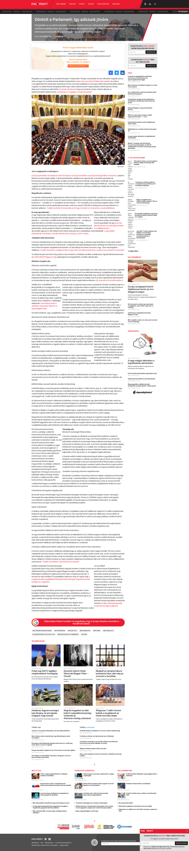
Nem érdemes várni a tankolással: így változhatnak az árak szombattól (51, 737)
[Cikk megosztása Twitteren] (116, 73)
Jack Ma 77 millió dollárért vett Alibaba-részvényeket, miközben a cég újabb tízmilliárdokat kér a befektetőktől (146, 234)
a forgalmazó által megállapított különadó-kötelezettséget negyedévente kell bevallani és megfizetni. (61, 579)
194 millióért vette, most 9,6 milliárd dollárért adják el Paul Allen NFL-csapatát (145, 162)
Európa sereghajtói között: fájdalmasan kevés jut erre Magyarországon (141, 289)
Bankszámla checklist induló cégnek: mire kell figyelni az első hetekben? (98, 784)
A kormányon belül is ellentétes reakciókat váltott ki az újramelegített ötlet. (44, 306)
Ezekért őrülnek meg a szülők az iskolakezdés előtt (141, 794)
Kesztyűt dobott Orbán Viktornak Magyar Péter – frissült (76, 673)
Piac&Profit (60, 36)
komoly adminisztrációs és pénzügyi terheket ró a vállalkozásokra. (109, 225)
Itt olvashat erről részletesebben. (109, 280)
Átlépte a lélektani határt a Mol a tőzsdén (93, 748)
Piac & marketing (125, 771)
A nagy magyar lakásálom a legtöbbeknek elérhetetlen (141, 137)
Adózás (91, 4)
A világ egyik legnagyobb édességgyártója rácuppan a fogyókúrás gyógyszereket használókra (50, 807)
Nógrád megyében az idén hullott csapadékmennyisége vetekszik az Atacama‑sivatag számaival (77, 714)
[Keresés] (155, 4)
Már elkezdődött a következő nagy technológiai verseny (51, 803)
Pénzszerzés (133, 331)
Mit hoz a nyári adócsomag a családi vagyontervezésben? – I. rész (140, 116)
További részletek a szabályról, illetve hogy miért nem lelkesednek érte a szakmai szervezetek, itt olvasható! (82, 250)
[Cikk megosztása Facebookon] (111, 73)
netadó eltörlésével (68, 89)
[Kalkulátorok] (145, 4)
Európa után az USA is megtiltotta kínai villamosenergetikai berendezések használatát (55, 784)
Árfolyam (116, 4)
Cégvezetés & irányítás (84, 771)
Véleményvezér (38, 641)
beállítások (54, 845)
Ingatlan (72, 4)
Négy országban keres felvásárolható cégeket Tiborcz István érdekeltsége (147, 201)
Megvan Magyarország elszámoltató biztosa (140, 108)
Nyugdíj (82, 4)
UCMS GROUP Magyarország (45, 257)
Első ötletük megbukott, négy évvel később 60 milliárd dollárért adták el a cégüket (146, 215)
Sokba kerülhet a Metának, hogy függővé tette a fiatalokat (141, 774)
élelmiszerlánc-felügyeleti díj (44, 634)
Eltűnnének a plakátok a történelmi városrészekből (135, 806)
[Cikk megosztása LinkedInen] (122, 73)
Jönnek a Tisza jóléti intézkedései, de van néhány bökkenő (51, 731)
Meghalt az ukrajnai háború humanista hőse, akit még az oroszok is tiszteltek (109, 673)
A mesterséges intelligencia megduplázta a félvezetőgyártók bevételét (54, 794)
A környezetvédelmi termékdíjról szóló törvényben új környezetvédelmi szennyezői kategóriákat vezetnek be (74, 176)
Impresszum (35, 843)
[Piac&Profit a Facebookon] (46, 839)
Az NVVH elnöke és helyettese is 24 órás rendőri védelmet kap (100, 731)
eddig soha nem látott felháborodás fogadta (93, 81)
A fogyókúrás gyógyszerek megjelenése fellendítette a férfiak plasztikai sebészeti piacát (141, 100)
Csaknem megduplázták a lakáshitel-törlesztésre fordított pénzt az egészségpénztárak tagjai (140, 78)
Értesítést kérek (181, 843)
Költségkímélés (134, 257)
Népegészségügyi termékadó (68, 634)
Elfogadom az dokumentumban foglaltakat (164, 847)
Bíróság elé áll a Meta (126, 803)
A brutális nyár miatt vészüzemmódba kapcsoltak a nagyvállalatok (95, 794)
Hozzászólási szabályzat (63, 843)
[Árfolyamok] (150, 4)
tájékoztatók (44, 845)
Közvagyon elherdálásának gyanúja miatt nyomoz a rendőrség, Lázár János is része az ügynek (52, 744)
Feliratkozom (151, 52)
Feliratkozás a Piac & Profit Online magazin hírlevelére (118, 841)
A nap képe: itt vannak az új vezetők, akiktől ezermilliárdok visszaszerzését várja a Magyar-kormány (99, 742)
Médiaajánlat (49, 843)
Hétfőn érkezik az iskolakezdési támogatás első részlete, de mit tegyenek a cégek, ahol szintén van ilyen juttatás (94, 807)
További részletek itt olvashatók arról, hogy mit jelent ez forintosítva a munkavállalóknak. (81, 208)
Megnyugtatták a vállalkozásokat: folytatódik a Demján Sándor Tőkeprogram (142, 385)
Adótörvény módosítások (42, 630)
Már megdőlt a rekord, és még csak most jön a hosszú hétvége (142, 320)
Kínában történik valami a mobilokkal (138, 783)
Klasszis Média (63, 845)
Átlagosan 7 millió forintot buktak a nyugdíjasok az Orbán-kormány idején (108, 713)
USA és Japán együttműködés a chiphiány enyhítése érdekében (53, 774)
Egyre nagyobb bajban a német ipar (87, 811)
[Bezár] (187, 831)
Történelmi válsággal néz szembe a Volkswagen (91, 803)
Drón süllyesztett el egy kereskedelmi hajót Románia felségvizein (142, 93)
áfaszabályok (85, 630)
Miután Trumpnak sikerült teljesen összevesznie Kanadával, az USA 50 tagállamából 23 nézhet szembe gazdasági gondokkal (142, 145)
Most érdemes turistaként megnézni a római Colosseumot (142, 86)
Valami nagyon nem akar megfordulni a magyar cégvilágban (98, 774)
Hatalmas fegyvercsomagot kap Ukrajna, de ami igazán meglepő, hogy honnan (45, 713)
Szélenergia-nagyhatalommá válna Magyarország (139, 313)
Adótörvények (59, 630)
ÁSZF (42, 843)
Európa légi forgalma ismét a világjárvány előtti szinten (141, 123)
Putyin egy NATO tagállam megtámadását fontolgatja (45, 672)
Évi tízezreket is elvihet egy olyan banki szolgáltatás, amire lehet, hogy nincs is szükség (140, 305)
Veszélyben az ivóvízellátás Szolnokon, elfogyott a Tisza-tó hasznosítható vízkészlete (51, 756)
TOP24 (36, 727)
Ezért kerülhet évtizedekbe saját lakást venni (142, 373)
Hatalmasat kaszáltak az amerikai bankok (142, 379)
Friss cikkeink (61, 4)
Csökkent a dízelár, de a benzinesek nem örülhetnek (97, 736)
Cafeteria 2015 (108, 630)
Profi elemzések (103, 4)
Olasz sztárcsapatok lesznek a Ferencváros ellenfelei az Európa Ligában (100, 754)
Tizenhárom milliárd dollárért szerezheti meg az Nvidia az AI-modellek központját (145, 183)
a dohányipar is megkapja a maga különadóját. (74, 92)
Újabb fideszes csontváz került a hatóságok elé (142, 130)
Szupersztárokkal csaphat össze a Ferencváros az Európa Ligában (53, 750)
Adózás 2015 (72, 630)
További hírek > (133, 251)
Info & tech (36, 771)
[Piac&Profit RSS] (49, 839)
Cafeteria (96, 630)
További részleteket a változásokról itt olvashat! (60, 562)
